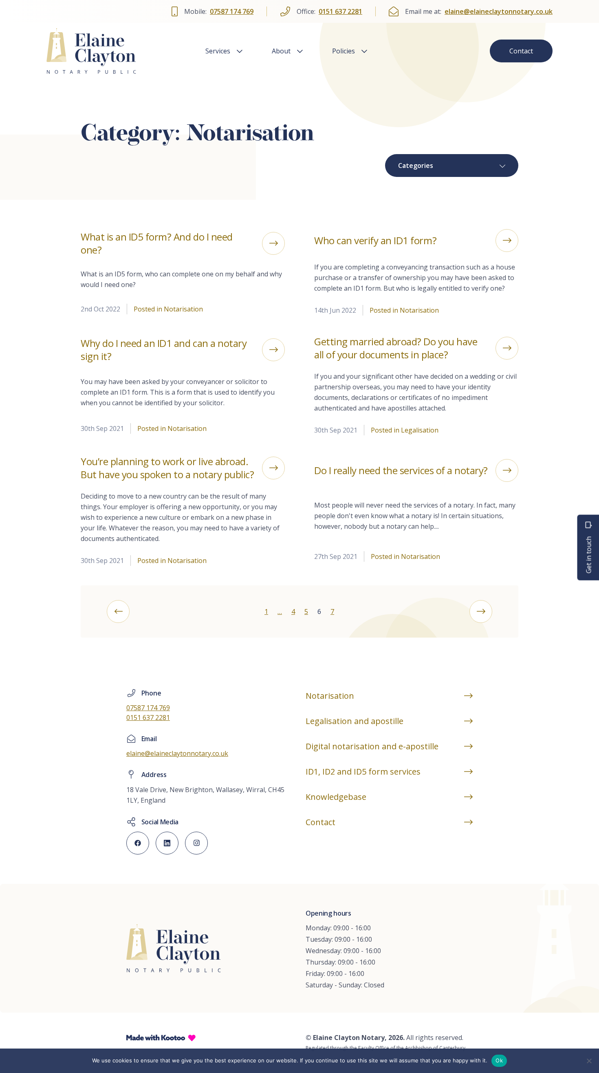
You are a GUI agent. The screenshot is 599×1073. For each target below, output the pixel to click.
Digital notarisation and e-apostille (372, 746)
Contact (521, 50)
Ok (499, 1060)
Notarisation (330, 695)
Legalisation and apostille (354, 720)
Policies (343, 50)
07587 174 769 (231, 11)
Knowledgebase (336, 796)
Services (217, 50)
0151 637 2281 (340, 11)
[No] (589, 1061)
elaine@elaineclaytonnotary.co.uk (499, 11)
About (281, 50)
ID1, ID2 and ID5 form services (363, 771)
